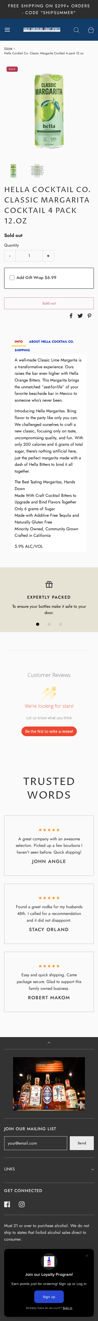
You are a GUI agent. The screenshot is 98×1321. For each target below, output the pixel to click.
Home (8, 48)
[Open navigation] (7, 29)
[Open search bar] (76, 29)
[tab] (18, 342)
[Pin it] (89, 316)
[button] (13, 170)
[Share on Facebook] (70, 316)
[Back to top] (49, 1043)
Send (82, 1143)
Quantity (11, 245)
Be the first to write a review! (49, 731)
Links (9, 1169)
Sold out (49, 303)
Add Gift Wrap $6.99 (36, 278)
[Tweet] (79, 316)
